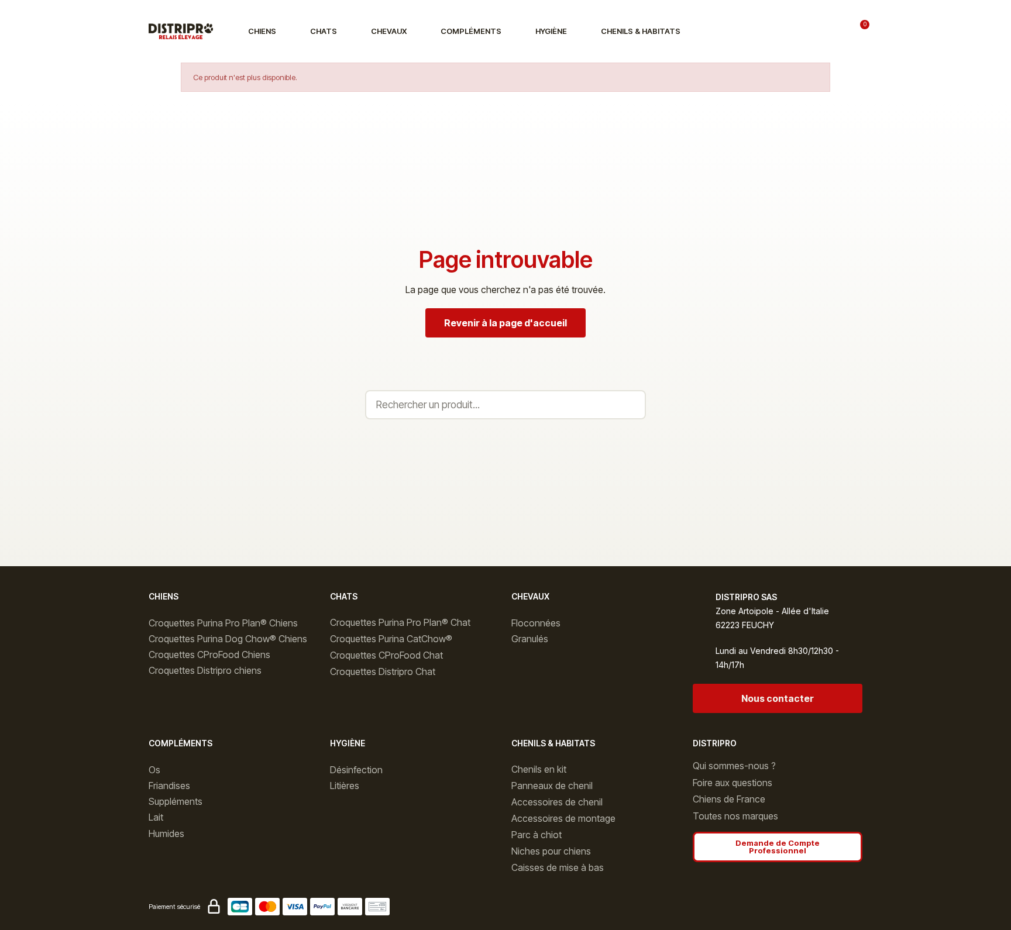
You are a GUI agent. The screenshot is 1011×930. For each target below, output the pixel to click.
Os (154, 770)
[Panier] (860, 30)
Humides (166, 833)
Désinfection (356, 770)
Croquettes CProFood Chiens (209, 654)
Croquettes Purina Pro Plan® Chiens (223, 623)
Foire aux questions (732, 782)
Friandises (169, 785)
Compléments (471, 31)
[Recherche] (630, 404)
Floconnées (535, 623)
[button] (789, 31)
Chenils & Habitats (640, 31)
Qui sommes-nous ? (734, 765)
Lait (156, 817)
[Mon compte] (827, 31)
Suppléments (175, 801)
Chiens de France (729, 799)
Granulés (529, 639)
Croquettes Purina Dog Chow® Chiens (228, 639)
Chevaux (389, 31)
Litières (344, 785)
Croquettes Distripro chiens (205, 670)
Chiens (262, 31)
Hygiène (551, 31)
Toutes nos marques (735, 816)
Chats (323, 31)
